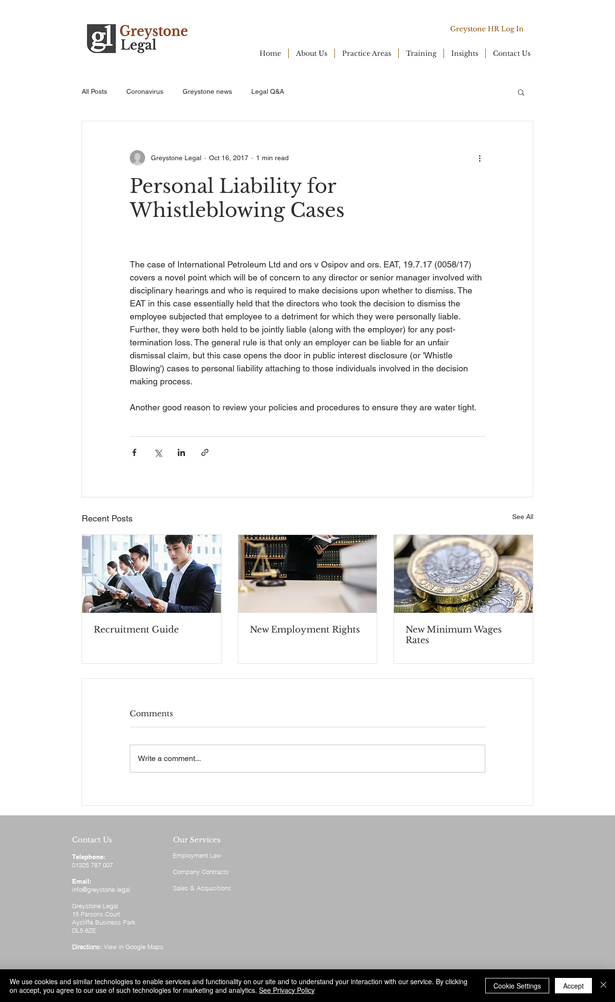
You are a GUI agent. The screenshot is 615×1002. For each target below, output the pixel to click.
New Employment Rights (305, 629)
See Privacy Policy (287, 990)
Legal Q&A (267, 91)
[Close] (603, 985)
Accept (573, 985)
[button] (521, 92)
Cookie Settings (517, 985)
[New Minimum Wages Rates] (463, 574)
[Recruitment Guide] (151, 574)
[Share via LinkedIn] (181, 452)
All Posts (94, 91)
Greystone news (207, 91)
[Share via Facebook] (134, 452)
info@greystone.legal (101, 889)
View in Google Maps (133, 947)
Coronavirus (144, 91)
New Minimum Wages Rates (454, 635)
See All (522, 516)
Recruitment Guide (136, 629)
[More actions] (479, 158)
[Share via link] (204, 452)
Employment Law (197, 855)
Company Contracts (201, 871)
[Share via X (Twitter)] (157, 452)
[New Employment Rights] (307, 574)
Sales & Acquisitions (202, 888)
